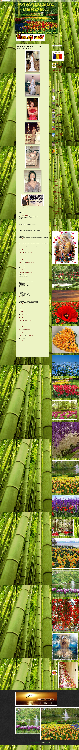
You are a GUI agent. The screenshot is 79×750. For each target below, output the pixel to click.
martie (55, 222)
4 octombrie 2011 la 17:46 (30, 262)
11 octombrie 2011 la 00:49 (26, 329)
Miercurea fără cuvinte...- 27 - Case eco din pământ (58, 192)
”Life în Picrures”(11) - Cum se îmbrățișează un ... (58, 188)
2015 (53, 165)
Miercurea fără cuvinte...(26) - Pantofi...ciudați (58, 200)
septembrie (55, 213)
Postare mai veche (45, 358)
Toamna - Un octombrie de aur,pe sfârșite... (57, 177)
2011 (53, 171)
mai (54, 219)
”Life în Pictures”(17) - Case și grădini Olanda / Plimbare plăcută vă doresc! (59, 103)
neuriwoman (21, 241)
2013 (53, 168)
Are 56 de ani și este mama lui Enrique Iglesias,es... (58, 209)
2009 (53, 228)
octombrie (55, 175)
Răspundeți (21, 231)
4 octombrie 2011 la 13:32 (25, 215)
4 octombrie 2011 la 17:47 (30, 272)
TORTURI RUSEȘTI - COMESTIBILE (59, 120)
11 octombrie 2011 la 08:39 (30, 335)
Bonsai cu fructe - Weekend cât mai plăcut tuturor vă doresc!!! (59, 98)
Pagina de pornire (32, 358)
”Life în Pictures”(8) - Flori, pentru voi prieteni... (57, 211)
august (55, 214)
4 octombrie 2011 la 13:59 (25, 223)
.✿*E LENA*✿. (21, 252)
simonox (43, 742)
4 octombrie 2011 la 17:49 (30, 281)
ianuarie (55, 225)
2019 (53, 159)
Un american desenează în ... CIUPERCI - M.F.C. (59, 90)
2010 (53, 227)
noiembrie (55, 174)
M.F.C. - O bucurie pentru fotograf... (59, 143)
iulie (54, 216)
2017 (53, 162)
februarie (55, 223)
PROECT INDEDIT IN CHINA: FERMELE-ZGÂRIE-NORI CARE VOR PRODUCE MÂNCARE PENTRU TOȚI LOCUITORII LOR (57, 136)
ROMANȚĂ (55, 181)
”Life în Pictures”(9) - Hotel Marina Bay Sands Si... (57, 202)
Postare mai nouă (19, 358)
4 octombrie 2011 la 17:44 (30, 252)
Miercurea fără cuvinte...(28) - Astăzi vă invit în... (58, 183)
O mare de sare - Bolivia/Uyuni (58, 193)
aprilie (55, 220)
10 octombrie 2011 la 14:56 (30, 320)
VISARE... (55, 204)
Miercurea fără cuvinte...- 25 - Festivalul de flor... (58, 206)
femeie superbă (22, 208)
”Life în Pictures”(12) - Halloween (56, 179)
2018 (53, 161)
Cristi (20, 223)
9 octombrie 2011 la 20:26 (26, 314)
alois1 (20, 329)
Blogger (50, 742)
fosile (20, 215)
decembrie (55, 172)
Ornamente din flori (59, 109)
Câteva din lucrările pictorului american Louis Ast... (57, 198)
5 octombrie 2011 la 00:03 (30, 306)
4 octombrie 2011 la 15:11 (28, 241)
